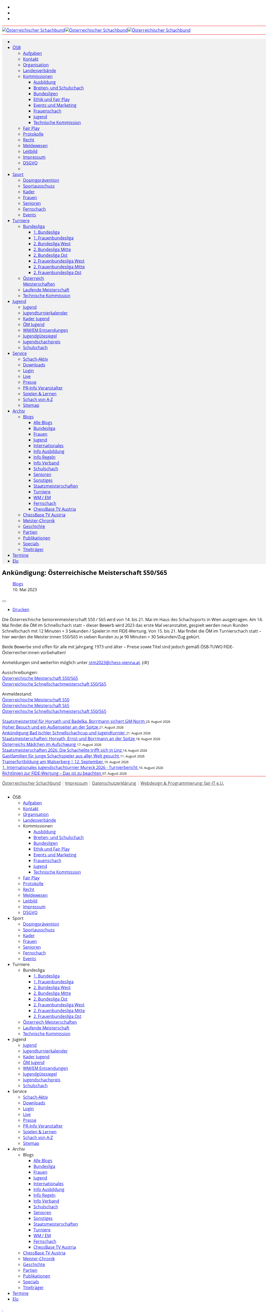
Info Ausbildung (49, 451)
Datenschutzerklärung (114, 783)
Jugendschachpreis (41, 342)
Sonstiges (43, 480)
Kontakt (30, 59)
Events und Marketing (55, 105)
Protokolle (33, 134)
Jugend (40, 117)
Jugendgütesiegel (40, 336)
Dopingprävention (41, 180)
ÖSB (17, 47)
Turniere (21, 220)
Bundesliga (34, 226)
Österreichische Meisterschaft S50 (35, 700)
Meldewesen (35, 145)
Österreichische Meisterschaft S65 (35, 705)
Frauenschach (47, 111)
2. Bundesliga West (52, 244)
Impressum (34, 157)
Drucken (21, 609)
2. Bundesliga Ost (51, 255)
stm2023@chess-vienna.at (114, 662)
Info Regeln (44, 457)
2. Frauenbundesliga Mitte (59, 267)
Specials (31, 544)
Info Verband (46, 463)
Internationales (49, 445)
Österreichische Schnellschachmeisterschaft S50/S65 (54, 684)
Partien (30, 532)
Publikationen (36, 538)
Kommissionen (38, 76)
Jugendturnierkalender (45, 313)
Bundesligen (46, 94)
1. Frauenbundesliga (54, 238)
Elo (16, 561)
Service (20, 353)
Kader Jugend (36, 319)
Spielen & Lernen (40, 394)
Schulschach (35, 347)
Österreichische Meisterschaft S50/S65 (40, 678)
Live (27, 376)
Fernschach (34, 209)
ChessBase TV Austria (55, 509)
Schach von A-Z (38, 399)
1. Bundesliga (47, 232)
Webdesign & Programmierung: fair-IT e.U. (182, 783)
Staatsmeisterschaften (56, 486)
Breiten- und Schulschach (59, 88)
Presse (29, 382)
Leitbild (30, 151)
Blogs (28, 417)
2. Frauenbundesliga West (59, 261)
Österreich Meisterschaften (39, 281)
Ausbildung (45, 82)
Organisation (36, 65)
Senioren (32, 203)
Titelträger (33, 549)
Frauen (30, 197)
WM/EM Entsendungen (45, 330)
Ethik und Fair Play (52, 99)
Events (29, 215)
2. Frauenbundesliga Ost (57, 272)
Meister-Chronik (39, 521)
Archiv (19, 411)
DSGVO (30, 163)
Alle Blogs (43, 422)
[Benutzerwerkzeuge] (4, 601)
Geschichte (34, 526)
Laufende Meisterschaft (46, 290)
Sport (18, 174)
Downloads (34, 365)
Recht (28, 140)
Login (28, 370)
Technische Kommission (57, 122)
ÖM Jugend (33, 324)
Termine (21, 555)
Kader (29, 192)
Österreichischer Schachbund (31, 783)
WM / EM (42, 497)
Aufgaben (32, 53)
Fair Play (31, 128)
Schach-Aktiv (35, 359)
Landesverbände (39, 70)
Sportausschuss (39, 186)
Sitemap (31, 405)
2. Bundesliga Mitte (52, 249)
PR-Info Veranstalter (43, 388)
